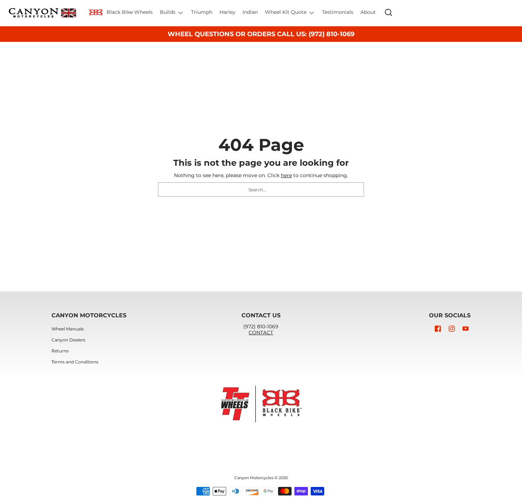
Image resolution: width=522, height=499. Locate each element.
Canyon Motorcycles (253, 478)
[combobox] (261, 189)
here (286, 175)
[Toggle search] (388, 12)
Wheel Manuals (67, 328)
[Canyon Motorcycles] (42, 13)
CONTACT (261, 332)
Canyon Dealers (68, 339)
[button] (438, 328)
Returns (60, 350)
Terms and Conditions (74, 361)
